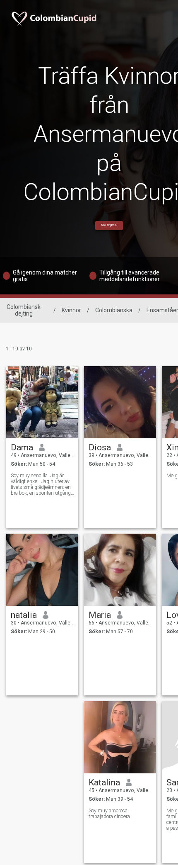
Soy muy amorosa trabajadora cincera (109, 813)
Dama (22, 447)
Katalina (104, 782)
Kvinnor (71, 310)
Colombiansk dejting (24, 310)
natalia (24, 615)
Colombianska (113, 310)
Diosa (100, 447)
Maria (100, 615)
